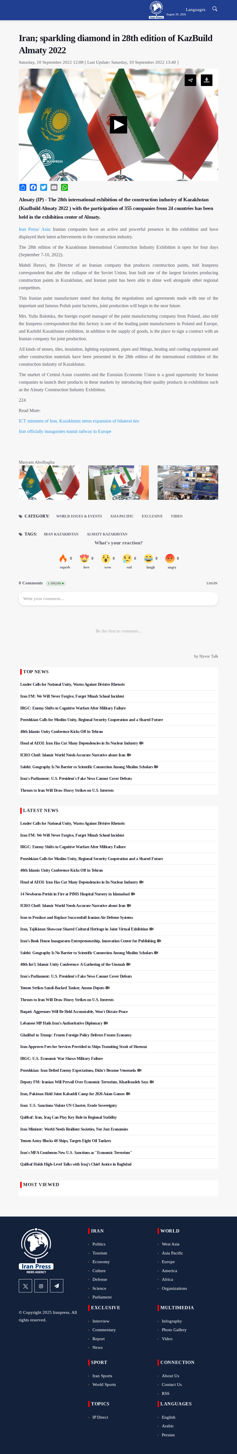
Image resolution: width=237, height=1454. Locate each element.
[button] (118, 124)
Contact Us (172, 1384)
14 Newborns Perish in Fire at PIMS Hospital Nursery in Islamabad (74, 894)
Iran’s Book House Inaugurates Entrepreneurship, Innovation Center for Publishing (87, 941)
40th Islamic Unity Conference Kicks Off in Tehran (61, 731)
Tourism (99, 1253)
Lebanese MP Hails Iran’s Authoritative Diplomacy (61, 1023)
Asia (45, 229)
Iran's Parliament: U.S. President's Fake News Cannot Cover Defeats (76, 778)
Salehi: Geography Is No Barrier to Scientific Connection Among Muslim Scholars (86, 767)
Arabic (168, 1426)
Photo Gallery (174, 1329)
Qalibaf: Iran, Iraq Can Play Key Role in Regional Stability (68, 1117)
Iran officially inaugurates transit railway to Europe (65, 431)
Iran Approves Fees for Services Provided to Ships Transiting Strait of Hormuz (83, 1047)
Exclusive (152, 516)
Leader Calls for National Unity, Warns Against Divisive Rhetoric (72, 684)
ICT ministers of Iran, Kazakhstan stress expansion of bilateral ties (79, 420)
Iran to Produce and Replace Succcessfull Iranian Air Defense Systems (76, 917)
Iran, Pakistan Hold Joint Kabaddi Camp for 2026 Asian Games (72, 1094)
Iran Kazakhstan (61, 534)
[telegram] (56, 1285)
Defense (99, 1279)
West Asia (170, 1244)
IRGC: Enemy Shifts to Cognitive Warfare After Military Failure (72, 708)
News (97, 1347)
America (169, 1270)
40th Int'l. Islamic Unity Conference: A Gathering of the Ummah (72, 964)
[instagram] (41, 1285)
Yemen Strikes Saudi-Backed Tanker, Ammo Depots (62, 988)
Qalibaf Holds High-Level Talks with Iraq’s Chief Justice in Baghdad (76, 1164)
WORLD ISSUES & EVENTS (79, 516)
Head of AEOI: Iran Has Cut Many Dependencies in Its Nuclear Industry (79, 743)
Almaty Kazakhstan (107, 534)
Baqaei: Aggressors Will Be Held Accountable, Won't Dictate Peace (73, 1011)
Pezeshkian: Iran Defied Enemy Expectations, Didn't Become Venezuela (78, 1070)
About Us (170, 1375)
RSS (165, 1393)
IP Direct (100, 1417)
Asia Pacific (122, 516)
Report (98, 1338)
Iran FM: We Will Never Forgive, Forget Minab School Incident (72, 696)
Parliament (102, 1297)
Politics (98, 1244)
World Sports (104, 1384)
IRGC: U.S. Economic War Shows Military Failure (61, 1058)
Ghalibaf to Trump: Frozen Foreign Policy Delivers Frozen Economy (76, 1035)
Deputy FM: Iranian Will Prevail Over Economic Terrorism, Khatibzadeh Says (84, 1082)
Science (99, 1288)
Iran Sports (102, 1375)
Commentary (104, 1329)
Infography (172, 1321)
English (168, 1417)
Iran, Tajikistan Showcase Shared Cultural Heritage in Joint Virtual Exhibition (84, 929)
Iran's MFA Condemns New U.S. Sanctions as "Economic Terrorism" (76, 1153)
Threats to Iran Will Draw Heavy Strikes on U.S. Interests (67, 790)
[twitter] (25, 1285)
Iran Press (28, 229)
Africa (167, 1279)
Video (176, 516)
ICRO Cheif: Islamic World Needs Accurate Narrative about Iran (72, 755)
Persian (168, 1435)
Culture (99, 1270)
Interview (101, 1321)
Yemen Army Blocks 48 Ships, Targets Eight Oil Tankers (65, 1141)
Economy (101, 1261)
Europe (168, 1261)
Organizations (174, 1288)
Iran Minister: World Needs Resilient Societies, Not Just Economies (74, 1129)
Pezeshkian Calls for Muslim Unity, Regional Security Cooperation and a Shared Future (91, 720)
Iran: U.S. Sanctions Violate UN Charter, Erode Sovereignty (68, 1105)
